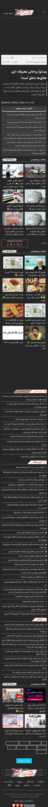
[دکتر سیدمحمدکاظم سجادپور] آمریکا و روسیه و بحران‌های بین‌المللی (25, 546)
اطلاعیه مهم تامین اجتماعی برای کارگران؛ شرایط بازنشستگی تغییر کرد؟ (24, 526)
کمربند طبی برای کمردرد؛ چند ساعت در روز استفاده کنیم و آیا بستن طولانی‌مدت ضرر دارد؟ (24, 645)
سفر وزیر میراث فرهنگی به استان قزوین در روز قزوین (26, 484)
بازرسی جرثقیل (35, 743)
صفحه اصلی (41, 57)
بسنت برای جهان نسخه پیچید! (33, 601)
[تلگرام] (13, 805)
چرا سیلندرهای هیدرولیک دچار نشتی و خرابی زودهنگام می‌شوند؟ (26, 630)
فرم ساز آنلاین (24, 743)
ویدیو (33, 57)
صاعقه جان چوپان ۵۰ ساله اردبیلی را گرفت (29, 564)
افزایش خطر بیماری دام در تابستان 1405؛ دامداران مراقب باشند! (25, 666)
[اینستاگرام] (21, 805)
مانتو (44, 743)
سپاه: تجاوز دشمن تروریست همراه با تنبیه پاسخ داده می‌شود (26, 443)
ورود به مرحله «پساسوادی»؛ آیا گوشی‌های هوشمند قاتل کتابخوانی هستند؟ (24, 151)
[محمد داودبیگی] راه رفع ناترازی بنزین (30, 532)
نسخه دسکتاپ (24, 760)
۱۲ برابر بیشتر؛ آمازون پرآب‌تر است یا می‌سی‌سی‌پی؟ (25, 122)
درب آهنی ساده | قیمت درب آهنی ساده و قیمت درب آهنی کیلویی (25, 678)
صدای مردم (9, 781)
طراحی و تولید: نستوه (22, 801)
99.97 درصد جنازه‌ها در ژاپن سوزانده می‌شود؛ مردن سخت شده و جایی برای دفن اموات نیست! (25, 144)
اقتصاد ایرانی (32, 747)
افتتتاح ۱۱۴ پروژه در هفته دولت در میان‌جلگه (29, 512)
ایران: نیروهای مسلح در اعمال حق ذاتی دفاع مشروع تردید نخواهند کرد (25, 538)
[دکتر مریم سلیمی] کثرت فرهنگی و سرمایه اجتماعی (26, 560)
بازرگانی (39, 619)
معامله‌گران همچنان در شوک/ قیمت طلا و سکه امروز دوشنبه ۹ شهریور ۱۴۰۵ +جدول (24, 608)
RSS (9, 785)
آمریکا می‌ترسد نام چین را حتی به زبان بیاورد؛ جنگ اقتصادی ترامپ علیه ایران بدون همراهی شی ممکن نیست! (24, 136)
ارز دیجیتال (11, 747)
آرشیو (17, 785)
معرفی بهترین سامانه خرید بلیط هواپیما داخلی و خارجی (24, 624)
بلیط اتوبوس (41, 752)
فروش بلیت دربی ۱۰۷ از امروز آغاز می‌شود (30, 467)
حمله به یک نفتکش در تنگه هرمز (32, 456)
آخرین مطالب (37, 462)
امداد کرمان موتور (12, 743)
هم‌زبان (19, 781)
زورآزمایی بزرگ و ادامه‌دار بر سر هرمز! (31, 479)
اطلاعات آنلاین (24, 12)
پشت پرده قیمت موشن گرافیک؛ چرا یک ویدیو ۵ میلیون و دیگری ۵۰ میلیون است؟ (25, 660)
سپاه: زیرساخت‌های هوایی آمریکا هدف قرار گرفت (27, 436)
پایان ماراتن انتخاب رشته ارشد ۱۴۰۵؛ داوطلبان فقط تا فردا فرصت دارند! (25, 499)
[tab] (39, 391)
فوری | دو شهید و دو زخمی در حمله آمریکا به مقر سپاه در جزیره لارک (26, 413)
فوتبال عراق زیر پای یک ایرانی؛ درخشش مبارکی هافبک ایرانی (23, 640)
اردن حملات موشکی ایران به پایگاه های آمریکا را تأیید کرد (24, 423)
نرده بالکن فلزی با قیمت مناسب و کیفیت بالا (28, 672)
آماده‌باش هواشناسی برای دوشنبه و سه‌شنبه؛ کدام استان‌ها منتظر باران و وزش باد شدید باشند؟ (25, 571)
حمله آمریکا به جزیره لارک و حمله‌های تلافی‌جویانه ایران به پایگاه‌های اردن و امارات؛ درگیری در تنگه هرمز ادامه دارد (25, 591)
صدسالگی (30, 781)
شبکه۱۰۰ (41, 781)
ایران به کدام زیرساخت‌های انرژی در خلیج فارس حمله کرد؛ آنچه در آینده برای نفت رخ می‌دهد (25, 430)
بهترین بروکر (21, 747)
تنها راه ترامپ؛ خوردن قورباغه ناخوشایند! (29, 596)
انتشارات (26, 785)
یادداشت (37, 785)
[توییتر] (17, 805)
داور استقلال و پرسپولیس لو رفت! (32, 576)
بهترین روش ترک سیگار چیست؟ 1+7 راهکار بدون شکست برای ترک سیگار (26, 652)
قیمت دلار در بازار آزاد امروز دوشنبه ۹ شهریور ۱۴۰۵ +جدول (24, 613)
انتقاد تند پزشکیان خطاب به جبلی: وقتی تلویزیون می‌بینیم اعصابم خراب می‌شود (25, 451)
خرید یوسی (42, 747)
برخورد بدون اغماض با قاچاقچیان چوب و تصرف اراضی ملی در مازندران (24, 519)
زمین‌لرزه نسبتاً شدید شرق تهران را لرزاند (29, 419)
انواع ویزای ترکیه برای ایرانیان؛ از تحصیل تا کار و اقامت (25, 635)
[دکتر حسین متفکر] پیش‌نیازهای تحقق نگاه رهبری (26, 551)
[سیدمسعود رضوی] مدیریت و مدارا (31, 555)
